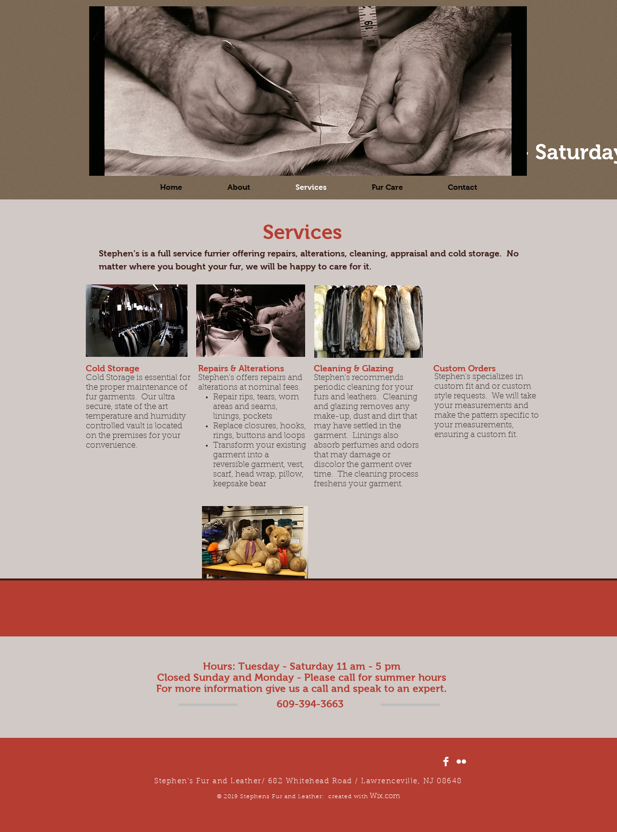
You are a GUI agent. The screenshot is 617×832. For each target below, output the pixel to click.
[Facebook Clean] (446, 761)
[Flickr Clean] (461, 761)
